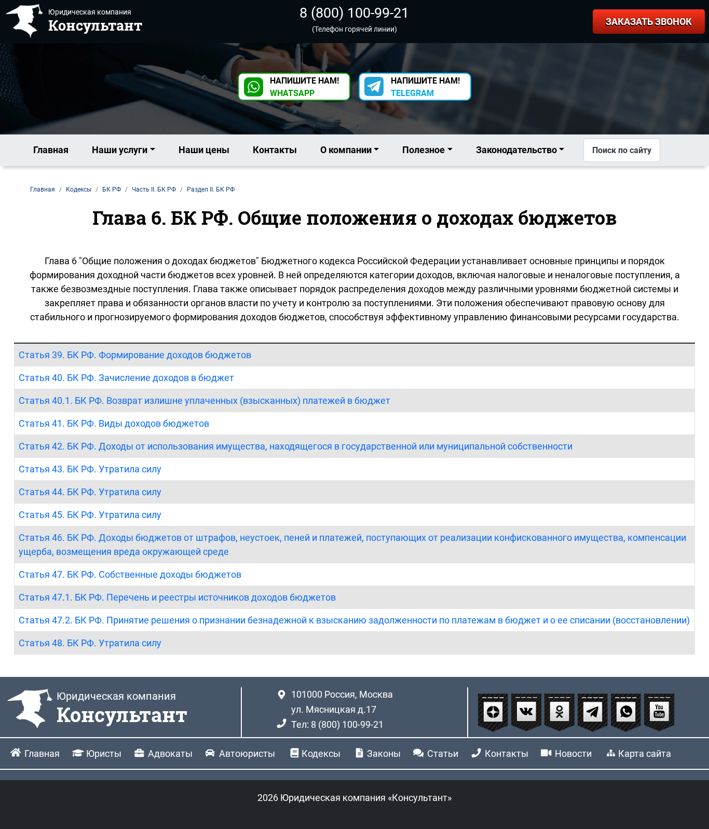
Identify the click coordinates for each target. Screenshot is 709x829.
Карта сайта (644, 753)
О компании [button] (346, 149)
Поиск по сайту (621, 150)
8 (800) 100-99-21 (354, 13)
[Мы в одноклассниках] (560, 711)
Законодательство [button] (516, 149)
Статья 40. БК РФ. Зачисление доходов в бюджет (126, 377)
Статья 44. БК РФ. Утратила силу (90, 491)
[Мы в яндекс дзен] (494, 711)
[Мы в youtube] (659, 711)
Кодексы (321, 753)
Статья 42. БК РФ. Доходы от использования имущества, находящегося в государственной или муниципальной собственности (295, 446)
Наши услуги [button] (119, 149)
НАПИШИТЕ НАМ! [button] (304, 87)
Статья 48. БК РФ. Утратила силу (90, 642)
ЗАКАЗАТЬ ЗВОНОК (649, 21)
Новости (573, 753)
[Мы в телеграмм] (593, 711)
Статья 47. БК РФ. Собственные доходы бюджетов (130, 574)
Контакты (275, 149)
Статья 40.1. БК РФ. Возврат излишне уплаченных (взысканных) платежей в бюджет (204, 400)
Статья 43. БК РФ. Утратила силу (90, 469)
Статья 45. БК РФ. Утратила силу (90, 514)
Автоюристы (247, 753)
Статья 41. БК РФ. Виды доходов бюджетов (114, 423)
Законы (384, 753)
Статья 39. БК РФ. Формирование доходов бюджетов (135, 354)
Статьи (442, 753)
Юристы (103, 753)
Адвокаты (170, 753)
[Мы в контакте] (527, 711)
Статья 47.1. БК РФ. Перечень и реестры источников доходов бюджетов (177, 597)
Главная (51, 149)
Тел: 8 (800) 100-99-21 (337, 724)
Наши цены (204, 149)
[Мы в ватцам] (627, 711)
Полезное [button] (423, 149)
